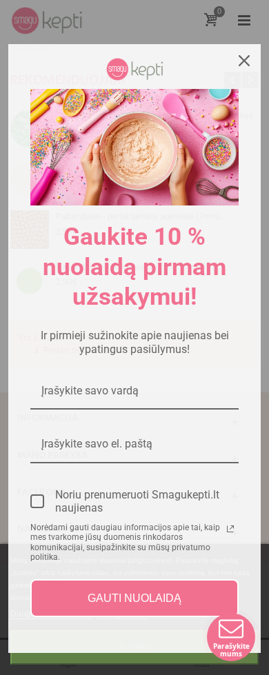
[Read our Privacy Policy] (230, 529)
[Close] (244, 60)
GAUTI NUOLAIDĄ (134, 598)
